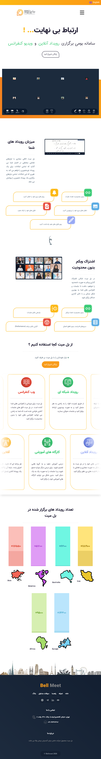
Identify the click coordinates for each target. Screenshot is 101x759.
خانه (67, 693)
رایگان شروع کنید (50, 54)
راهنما (54, 693)
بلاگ (34, 693)
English (96, 2)
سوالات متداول (42, 693)
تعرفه (61, 693)
